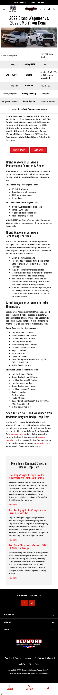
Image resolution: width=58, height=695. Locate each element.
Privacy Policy (34, 664)
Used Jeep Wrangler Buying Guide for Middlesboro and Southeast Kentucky (26, 476)
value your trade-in (18, 434)
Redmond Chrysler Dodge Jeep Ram (36, 670)
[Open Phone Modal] (39, 9)
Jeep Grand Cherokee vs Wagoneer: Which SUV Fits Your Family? (28, 546)
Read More (13, 504)
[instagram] (32, 603)
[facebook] (24, 603)
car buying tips (42, 442)
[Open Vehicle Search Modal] (54, 9)
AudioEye (8, 658)
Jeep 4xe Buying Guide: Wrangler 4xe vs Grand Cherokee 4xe (27, 511)
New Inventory (19, 150)
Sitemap (50, 658)
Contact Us (38, 150)
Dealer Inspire (43, 674)
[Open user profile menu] (49, 8)
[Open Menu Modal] (3, 9)
